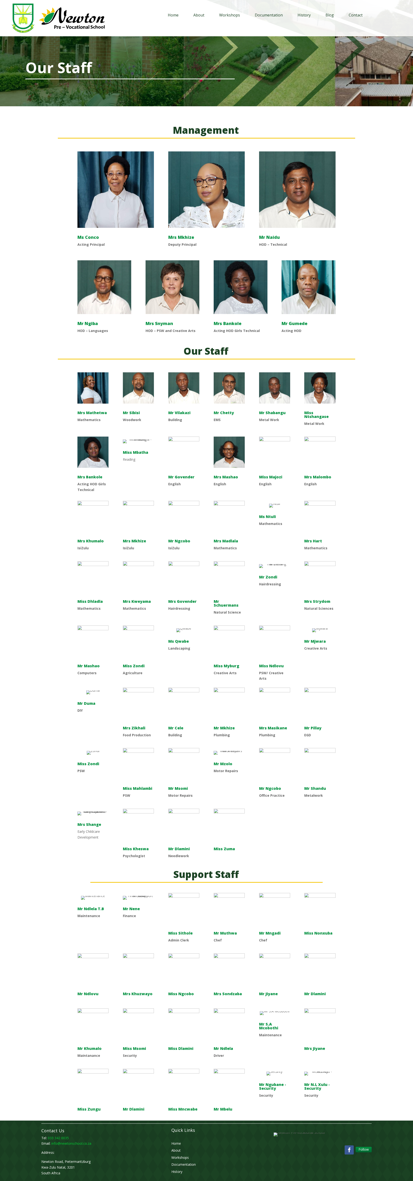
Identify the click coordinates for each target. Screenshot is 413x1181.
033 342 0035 (58, 1138)
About (198, 15)
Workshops (229, 15)
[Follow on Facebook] (349, 1149)
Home (173, 15)
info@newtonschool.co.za (71, 1143)
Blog (330, 15)
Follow (364, 1149)
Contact (356, 15)
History (304, 15)
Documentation (269, 15)
